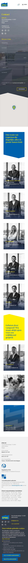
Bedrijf (3, 55)
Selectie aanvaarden (10, 559)
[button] (14, 108)
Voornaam (4, 45)
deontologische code (17, 485)
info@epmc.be (14, 520)
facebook (2, 30)
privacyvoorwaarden (18, 83)
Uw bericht (4, 70)
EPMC (4, 4)
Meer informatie (6, 539)
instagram (5, 30)
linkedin (2, 33)
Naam (3, 50)
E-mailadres (4, 60)
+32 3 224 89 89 (15, 524)
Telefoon (4, 65)
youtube (8, 30)
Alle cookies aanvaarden (11, 555)
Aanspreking (5, 42)
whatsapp (5, 33)
